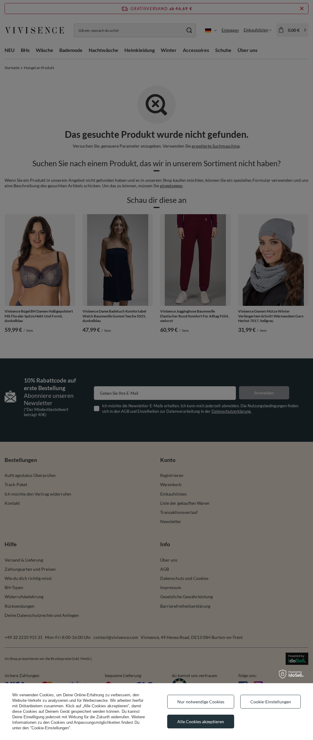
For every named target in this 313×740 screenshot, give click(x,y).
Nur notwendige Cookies (200, 701)
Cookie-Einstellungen (270, 701)
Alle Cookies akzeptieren (200, 721)
